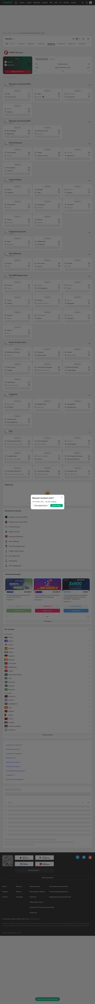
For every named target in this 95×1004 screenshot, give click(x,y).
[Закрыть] (62, 497)
